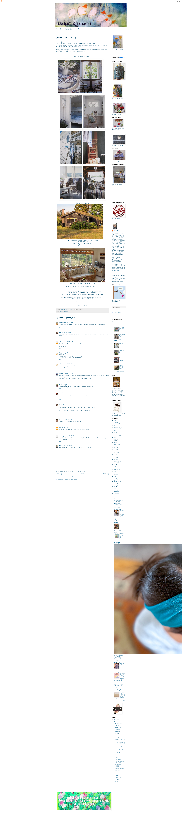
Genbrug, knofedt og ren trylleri (119, 762)
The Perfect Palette (118, 509)
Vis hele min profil (116, 270)
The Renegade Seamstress (117, 543)
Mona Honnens (62, 393)
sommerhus (65, 311)
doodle (115, 442)
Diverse (115, 439)
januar (116, 779)
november (117, 725)
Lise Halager (62, 404)
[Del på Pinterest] (81, 309)
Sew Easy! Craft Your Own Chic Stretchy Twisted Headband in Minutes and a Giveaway (119, 657)
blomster (116, 424)
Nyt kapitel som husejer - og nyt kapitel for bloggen (122, 695)
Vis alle (124, 700)
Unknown (61, 342)
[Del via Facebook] (80, 309)
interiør (115, 463)
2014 (115, 719)
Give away (121, 343)
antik (115, 420)
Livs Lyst (116, 522)
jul (114, 464)
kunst (115, 466)
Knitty (115, 321)
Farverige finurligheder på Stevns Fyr (122, 535)
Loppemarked (117, 469)
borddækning (117, 429)
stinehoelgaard (117, 662)
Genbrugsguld (118, 759)
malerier (116, 473)
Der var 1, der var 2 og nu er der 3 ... (120, 743)
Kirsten (60, 385)
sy (114, 486)
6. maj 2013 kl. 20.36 (68, 373)
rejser (115, 480)
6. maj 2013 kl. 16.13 (69, 322)
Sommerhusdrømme (119, 768)
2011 (115, 784)
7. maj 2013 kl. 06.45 (64, 427)
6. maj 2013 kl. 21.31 (69, 404)
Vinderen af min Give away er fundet (119, 740)
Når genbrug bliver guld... (118, 690)
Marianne (61, 373)
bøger (115, 432)
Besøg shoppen (70, 29)
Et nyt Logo (117, 770)
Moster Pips (61, 436)
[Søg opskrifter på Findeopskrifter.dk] (116, 312)
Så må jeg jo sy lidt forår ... (121, 352)
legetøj (115, 468)
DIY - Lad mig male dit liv (122, 328)
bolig (61, 311)
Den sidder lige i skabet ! (118, 756)
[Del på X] (78, 309)
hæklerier (116, 459)
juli (116, 734)
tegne (115, 488)
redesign (116, 478)
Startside (59, 29)
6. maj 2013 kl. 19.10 (67, 353)
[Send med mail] (75, 309)
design (115, 437)
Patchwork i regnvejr (119, 746)
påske (115, 476)
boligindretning (117, 427)
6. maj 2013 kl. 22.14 (67, 419)
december (117, 723)
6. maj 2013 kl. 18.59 (68, 342)
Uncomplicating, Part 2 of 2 (119, 686)
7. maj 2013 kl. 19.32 (69, 436)
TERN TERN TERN (122, 664)
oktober (117, 727)
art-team (116, 422)
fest (115, 447)
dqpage (60, 353)
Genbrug (116, 451)
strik (115, 483)
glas (115, 454)
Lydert (60, 332)
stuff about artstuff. (118, 684)
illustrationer (117, 461)
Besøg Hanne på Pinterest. (118, 316)
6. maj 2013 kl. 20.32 (68, 364)
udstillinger (116, 492)
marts (116, 775)
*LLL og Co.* (116, 532)
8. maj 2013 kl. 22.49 (67, 445)
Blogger (97, 816)
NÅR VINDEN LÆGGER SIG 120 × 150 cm (118, 505)
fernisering (116, 446)
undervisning (117, 493)
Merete (60, 419)
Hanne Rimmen (117, 230)
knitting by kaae (117, 672)
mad (115, 471)
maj (116, 738)
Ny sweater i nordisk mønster (122, 359)
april (116, 773)
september (117, 729)
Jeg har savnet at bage (118, 500)
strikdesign (116, 485)
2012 (115, 782)
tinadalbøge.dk (117, 503)
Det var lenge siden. (122, 524)
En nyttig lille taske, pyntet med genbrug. (119, 751)
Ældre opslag (106, 474)
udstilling (116, 490)
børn (115, 434)
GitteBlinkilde (62, 322)
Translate (123, 309)
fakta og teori (117, 444)
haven (115, 456)
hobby (115, 458)
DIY (79, 29)
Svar (60, 328)
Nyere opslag (59, 474)
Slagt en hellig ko (118, 499)
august (117, 732)
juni (116, 736)
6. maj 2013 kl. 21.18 (70, 393)
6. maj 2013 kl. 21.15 (67, 385)
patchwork (116, 475)
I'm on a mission (118, 748)
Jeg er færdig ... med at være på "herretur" (119, 766)
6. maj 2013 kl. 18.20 (66, 332)
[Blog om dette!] (77, 309)
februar (117, 777)
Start (82, 474)
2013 (115, 721)
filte (115, 449)
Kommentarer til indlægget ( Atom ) (69, 476)
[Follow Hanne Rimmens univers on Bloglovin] (118, 58)
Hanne (60, 445)
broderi (115, 431)
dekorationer (116, 436)
